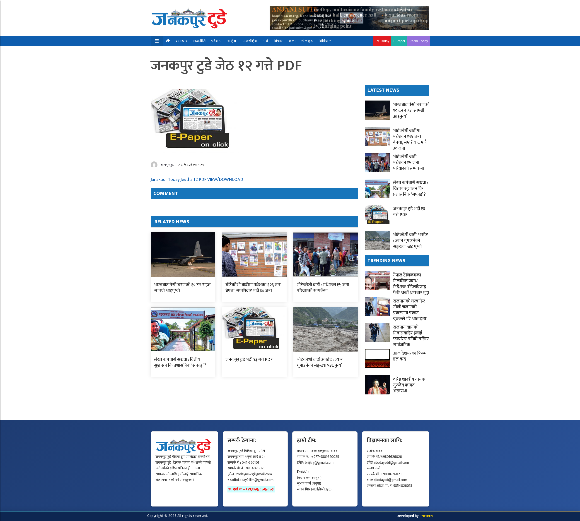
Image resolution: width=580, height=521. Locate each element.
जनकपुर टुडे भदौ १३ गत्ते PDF (249, 359)
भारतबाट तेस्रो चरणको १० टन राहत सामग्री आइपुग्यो (182, 288)
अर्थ (265, 41)
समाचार (181, 41)
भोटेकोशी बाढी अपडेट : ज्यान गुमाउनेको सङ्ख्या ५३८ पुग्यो (320, 362)
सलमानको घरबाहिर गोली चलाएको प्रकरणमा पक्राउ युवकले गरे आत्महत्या (410, 310)
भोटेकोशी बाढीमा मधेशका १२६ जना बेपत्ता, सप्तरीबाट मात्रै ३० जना (253, 288)
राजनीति (199, 41)
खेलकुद (307, 41)
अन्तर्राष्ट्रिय (249, 41)
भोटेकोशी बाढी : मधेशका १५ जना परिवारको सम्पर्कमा (323, 288)
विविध (323, 41)
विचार (278, 41)
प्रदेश (214, 41)
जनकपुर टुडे (167, 164)
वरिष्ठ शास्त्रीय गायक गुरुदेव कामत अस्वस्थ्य (409, 385)
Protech (426, 516)
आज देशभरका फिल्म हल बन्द (410, 356)
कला (292, 41)
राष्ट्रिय (231, 41)
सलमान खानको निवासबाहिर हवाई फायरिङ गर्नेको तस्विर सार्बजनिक (411, 336)
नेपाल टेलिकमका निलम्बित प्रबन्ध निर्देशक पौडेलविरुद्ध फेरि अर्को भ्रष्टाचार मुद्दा (411, 284)
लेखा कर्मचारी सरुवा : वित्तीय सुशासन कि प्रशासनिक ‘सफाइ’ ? (180, 362)
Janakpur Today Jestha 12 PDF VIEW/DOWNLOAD (197, 179)
